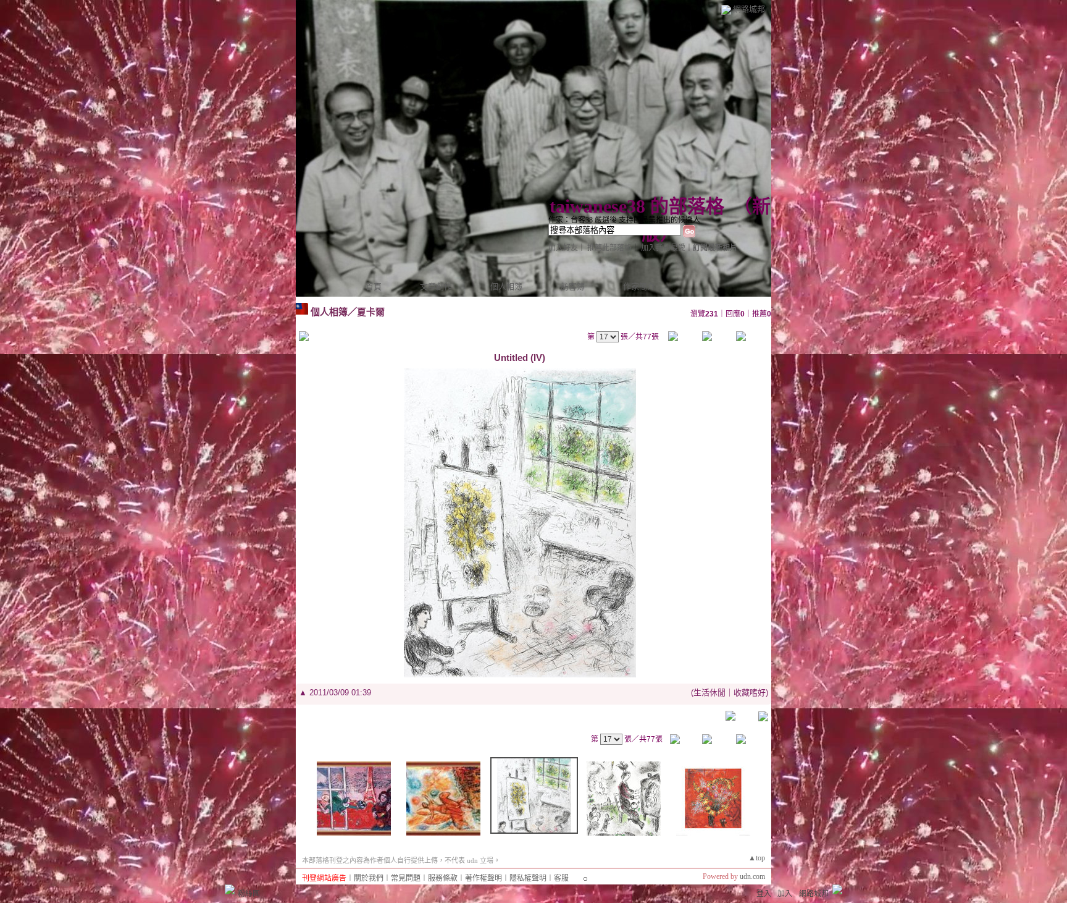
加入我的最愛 (663, 248)
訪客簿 (573, 286)
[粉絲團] (230, 889)
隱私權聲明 (527, 878)
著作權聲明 (483, 878)
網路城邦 (749, 9)
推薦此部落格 (609, 248)
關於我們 (368, 878)
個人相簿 (506, 286)
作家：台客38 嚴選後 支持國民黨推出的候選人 (624, 220)
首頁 (374, 286)
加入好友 (563, 248)
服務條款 (443, 878)
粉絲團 (249, 893)
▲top (756, 858)
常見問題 (406, 878)
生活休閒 (709, 692)
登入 (763, 893)
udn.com (752, 876)
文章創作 (436, 286)
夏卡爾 (371, 312)
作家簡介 (639, 286)
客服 (561, 878)
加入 (784, 893)
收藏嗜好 (750, 692)
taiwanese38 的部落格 (637, 206)
